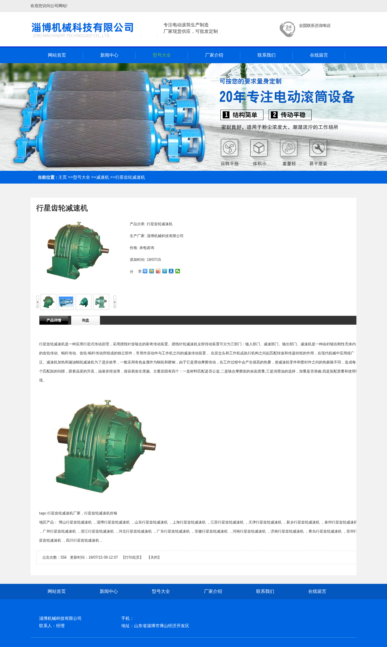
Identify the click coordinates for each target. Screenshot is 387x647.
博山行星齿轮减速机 (75, 522)
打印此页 (132, 557)
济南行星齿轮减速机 (287, 531)
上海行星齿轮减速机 (189, 522)
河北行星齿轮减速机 (135, 531)
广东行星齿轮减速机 (173, 531)
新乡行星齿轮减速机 (303, 522)
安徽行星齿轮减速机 (211, 531)
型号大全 (81, 177)
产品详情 (53, 320)
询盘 (85, 320)
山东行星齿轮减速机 (151, 522)
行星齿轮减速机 (130, 177)
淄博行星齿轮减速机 (113, 522)
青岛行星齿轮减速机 (325, 531)
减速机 (102, 177)
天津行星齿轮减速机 (265, 522)
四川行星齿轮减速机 (82, 540)
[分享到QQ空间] (151, 271)
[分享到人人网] (171, 271)
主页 (62, 177)
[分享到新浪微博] (158, 271)
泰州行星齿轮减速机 (341, 522)
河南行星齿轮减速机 (249, 531)
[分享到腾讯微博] (164, 271)
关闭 (154, 557)
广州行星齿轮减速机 (59, 531)
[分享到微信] (177, 271)
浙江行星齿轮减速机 (97, 531)
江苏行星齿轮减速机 (227, 522)
